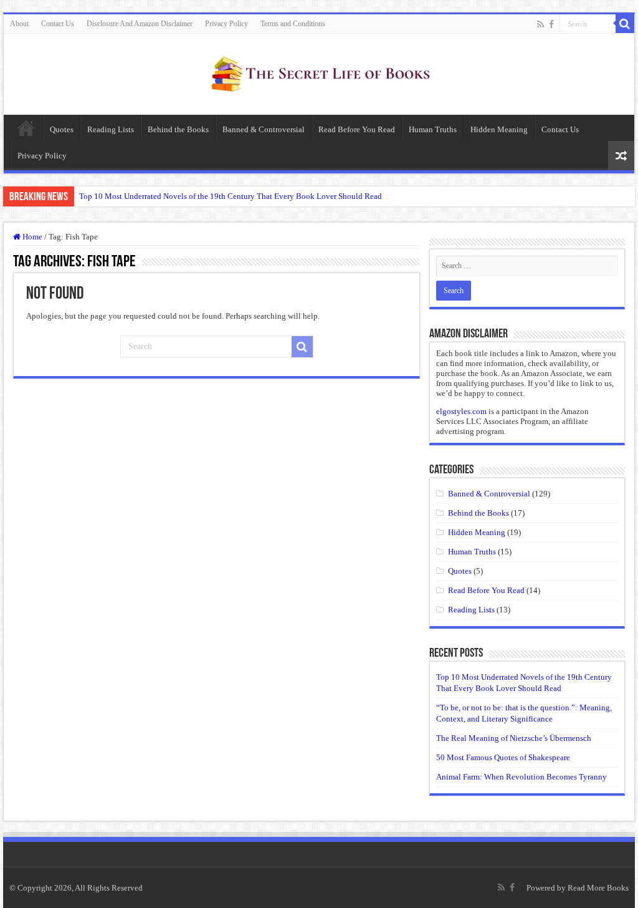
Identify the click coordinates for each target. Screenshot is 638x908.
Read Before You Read (356, 129)
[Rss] (540, 24)
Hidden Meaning (499, 129)
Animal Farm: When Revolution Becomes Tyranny (521, 776)
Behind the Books (178, 129)
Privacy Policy (226, 23)
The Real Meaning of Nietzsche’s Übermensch (513, 738)
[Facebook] (551, 24)
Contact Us (57, 23)
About (19, 23)
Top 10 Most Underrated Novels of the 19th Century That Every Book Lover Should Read (230, 196)
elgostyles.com (461, 411)
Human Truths (433, 129)
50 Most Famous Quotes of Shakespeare (503, 757)
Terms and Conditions (292, 23)
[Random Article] (621, 155)
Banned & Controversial (263, 129)
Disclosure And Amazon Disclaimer (140, 23)
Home (26, 128)
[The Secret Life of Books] (319, 72)
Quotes (62, 129)
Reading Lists (110, 129)
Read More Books (598, 887)
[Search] (625, 23)
